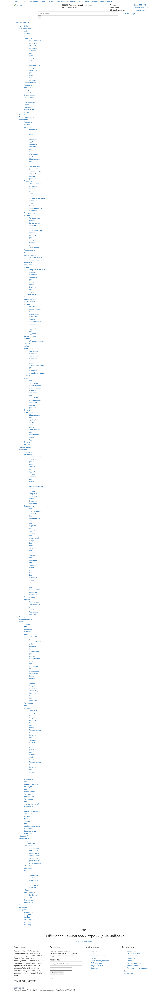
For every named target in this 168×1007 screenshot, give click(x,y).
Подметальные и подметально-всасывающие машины (30, 299)
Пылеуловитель (35, 67)
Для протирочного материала (34, 518)
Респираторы (34, 602)
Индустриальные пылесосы (35, 209)
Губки (31, 897)
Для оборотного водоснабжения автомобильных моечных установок (35, 386)
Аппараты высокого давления (28, 124)
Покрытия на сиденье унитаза (33, 470)
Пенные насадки (32, 684)
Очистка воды (27, 376)
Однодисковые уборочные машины (35, 225)
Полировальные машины (35, 231)
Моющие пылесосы (33, 46)
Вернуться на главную (84, 941)
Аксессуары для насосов (29, 795)
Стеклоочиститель (31, 102)
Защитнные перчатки (33, 613)
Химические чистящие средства (24, 907)
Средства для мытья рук (32, 480)
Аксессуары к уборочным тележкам (33, 884)
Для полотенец (33, 558)
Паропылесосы (30, 92)
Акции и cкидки (98, 1)
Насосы (130, 960)
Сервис (51, 1)
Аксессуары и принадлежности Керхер (25, 619)
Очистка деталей (27, 443)
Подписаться (57, 972)
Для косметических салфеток (34, 511)
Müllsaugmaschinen (36, 341)
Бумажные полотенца (33, 502)
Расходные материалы (28, 453)
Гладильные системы (29, 98)
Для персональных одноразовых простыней (34, 591)
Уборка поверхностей (29, 891)
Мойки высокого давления (27, 33)
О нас (24, 1)
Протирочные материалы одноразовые (34, 850)
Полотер (27, 104)
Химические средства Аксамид (28, 922)
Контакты (109, 1)
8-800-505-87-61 (140, 5)
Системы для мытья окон (28, 867)
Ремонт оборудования (66, 1)
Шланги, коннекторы (33, 679)
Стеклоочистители (134, 963)
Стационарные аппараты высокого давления (35, 175)
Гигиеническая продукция (25, 448)
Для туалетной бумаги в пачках (33, 580)
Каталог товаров (22, 22)
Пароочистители (30, 82)
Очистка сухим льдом (29, 411)
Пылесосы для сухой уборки (33, 54)
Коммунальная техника (30, 337)
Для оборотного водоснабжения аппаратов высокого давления (35, 401)
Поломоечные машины (29, 214)
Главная (17, 1)
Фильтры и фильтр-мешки (32, 724)
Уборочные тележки (33, 876)
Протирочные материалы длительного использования (35, 859)
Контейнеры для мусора (29, 901)
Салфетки (33, 493)
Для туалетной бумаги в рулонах (33, 567)
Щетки (31, 676)
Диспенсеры (29, 506)
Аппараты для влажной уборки (29, 87)
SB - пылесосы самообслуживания (36, 370)
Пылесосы (28, 38)
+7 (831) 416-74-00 (141, 7)
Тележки (27, 872)
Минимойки (131, 951)
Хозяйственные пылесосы (35, 41)
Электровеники (30, 95)
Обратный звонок (140, 10)
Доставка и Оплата (37, 1)
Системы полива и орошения (139, 968)
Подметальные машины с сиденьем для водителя (35, 327)
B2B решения (83, 1)
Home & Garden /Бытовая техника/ (26, 27)
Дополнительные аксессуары (31, 832)
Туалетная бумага (33, 497)
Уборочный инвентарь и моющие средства (26, 838)
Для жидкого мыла (32, 545)
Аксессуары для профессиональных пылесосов (32, 825)
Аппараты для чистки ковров (28, 264)
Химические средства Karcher (28, 914)
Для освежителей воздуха (34, 538)
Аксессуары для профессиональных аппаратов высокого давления (32, 812)
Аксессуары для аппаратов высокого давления (28, 629)
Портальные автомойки (34, 352)
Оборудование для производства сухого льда (35, 434)
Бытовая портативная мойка (29, 109)
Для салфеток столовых (32, 552)
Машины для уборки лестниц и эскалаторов (34, 241)
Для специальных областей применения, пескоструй (34, 668)
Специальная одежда (29, 598)
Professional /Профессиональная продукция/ (27, 117)
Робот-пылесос (32, 78)
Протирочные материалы (29, 844)
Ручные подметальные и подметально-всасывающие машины (35, 312)
